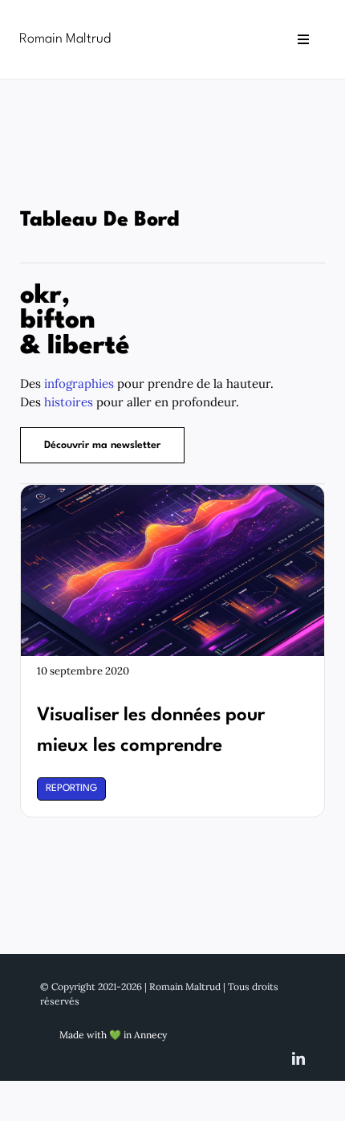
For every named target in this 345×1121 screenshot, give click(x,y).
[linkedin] (298, 1058)
